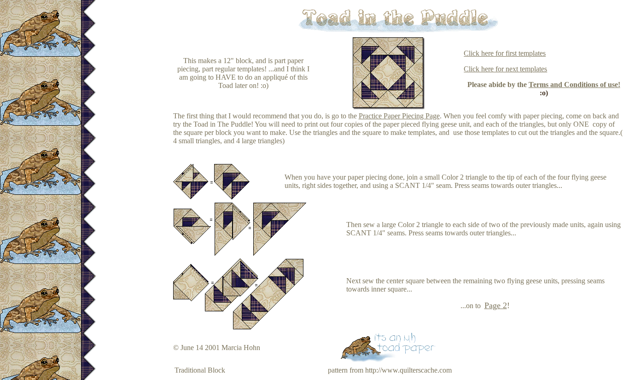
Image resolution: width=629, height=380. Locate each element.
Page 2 (495, 305)
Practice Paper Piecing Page (399, 116)
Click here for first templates (505, 53)
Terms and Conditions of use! (574, 84)
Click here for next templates (505, 69)
